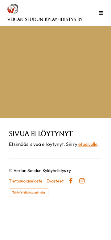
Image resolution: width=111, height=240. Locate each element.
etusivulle (87, 144)
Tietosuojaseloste (26, 181)
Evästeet (55, 181)
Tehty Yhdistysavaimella (28, 192)
